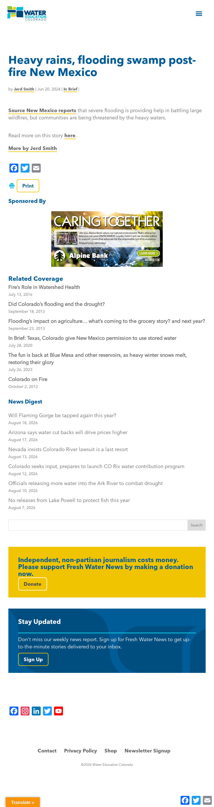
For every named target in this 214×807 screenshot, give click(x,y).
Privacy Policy (80, 750)
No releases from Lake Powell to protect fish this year (69, 503)
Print (28, 186)
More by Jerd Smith (32, 148)
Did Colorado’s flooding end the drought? (56, 304)
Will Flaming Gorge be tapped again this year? (62, 418)
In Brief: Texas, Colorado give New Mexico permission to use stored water (92, 338)
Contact (47, 750)
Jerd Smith (24, 89)
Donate (33, 584)
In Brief (70, 89)
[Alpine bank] (107, 239)
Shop (110, 750)
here (70, 135)
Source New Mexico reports (42, 110)
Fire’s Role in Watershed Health (44, 287)
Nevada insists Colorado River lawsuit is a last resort (68, 452)
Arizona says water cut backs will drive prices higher (67, 435)
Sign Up (33, 659)
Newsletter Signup (148, 750)
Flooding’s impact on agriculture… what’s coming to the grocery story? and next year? (106, 321)
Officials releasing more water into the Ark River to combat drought (85, 486)
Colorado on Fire (27, 379)
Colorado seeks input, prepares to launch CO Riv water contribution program (96, 469)
